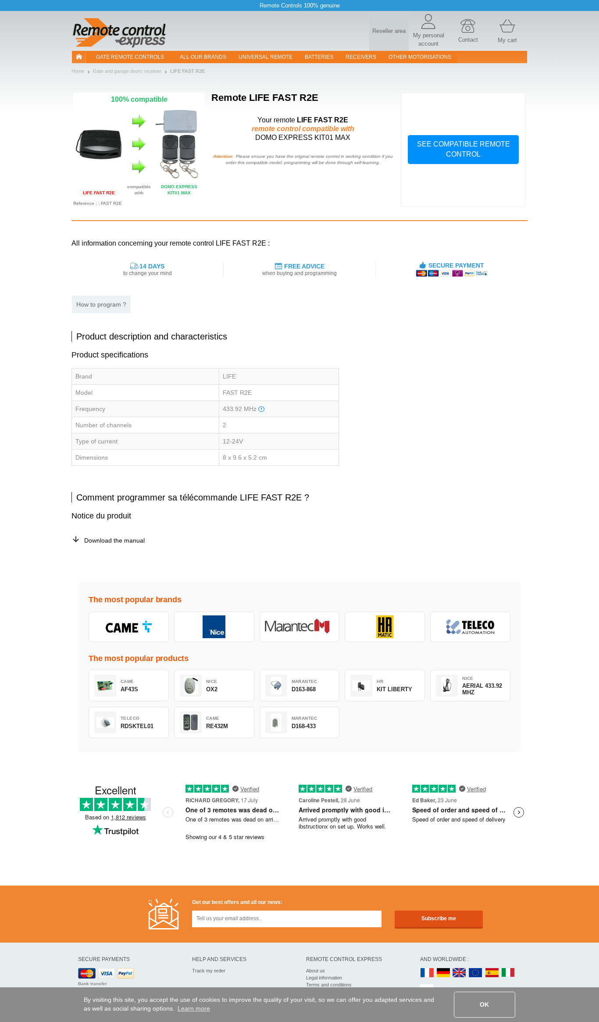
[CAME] (129, 626)
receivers (361, 57)
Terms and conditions (329, 984)
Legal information (324, 977)
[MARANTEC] (300, 626)
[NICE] (214, 626)
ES (492, 973)
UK (460, 973)
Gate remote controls (130, 57)
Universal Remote (265, 57)
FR (427, 973)
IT (508, 973)
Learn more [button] (194, 1008)
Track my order (208, 970)
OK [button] (484, 1004)
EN (476, 973)
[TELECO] (470, 626)
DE (443, 973)
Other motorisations (420, 57)
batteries (319, 57)
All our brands (203, 57)
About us (315, 970)
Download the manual (114, 540)
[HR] (385, 626)
